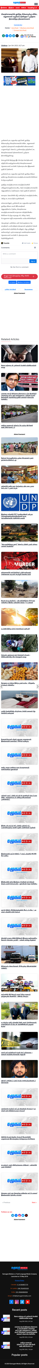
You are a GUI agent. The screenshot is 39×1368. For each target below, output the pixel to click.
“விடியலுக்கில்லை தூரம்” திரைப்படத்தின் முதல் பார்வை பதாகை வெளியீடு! (19, 545)
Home (7, 28)
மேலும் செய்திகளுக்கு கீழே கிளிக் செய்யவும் (16, 277)
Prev (1, 686)
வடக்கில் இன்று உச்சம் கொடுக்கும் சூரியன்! (15, 629)
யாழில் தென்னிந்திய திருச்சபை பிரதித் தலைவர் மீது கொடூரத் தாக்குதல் (18, 712)
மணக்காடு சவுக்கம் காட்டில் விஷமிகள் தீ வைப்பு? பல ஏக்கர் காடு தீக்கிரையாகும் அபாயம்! (18, 1110)
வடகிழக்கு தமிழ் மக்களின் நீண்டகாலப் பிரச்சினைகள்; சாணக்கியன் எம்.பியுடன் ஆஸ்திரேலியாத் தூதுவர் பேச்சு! (19, 1024)
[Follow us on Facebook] (16, 1215)
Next (37, 686)
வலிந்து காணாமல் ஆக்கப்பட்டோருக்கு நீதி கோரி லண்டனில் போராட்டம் (26, 1344)
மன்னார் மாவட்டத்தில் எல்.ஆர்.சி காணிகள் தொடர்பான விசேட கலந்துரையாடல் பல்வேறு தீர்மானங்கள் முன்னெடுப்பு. (19, 797)
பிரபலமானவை (28, 289)
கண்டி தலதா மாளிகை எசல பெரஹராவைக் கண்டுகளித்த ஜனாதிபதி (15, 768)
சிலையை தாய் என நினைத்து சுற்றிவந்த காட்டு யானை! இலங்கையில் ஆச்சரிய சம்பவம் (19, 1194)
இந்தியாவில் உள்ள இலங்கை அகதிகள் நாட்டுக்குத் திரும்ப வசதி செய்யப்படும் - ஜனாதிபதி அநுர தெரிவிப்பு (19, 883)
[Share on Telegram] (13, 35)
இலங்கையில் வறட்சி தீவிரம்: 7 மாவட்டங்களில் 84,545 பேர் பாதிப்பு (18, 855)
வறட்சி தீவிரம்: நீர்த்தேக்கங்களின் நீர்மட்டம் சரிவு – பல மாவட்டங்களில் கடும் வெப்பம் (18, 911)
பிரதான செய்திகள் (20, 30)
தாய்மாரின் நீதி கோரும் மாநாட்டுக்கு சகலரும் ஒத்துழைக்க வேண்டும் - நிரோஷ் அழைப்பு (16, 995)
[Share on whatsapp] (3, 35)
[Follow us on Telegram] (12, 1215)
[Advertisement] (19, 111)
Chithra (4, 45)
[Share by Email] (17, 35)
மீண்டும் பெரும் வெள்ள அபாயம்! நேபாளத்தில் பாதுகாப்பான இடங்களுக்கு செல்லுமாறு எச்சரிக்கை (18, 1138)
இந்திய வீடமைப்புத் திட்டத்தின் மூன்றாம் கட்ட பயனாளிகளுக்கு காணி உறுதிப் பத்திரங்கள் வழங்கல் (18, 827)
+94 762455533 (23, 1288)
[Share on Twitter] (10, 35)
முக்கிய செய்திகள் (10, 289)
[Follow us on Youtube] (26, 1215)
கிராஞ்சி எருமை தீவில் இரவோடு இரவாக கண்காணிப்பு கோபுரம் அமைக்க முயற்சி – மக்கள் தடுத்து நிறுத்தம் (19, 939)
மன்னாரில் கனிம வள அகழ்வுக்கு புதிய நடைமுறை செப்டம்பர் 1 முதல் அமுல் (17, 487)
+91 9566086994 (22, 1292)
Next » (34, 1202)
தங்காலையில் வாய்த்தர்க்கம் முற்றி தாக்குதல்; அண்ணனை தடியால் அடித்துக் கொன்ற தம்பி (16, 573)
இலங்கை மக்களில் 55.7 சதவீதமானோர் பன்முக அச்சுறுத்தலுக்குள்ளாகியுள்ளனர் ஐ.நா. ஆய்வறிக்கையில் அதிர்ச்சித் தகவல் (17, 516)
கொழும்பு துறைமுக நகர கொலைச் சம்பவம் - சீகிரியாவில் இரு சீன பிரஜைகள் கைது (15, 656)
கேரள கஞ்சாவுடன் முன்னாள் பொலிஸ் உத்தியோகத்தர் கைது (26, 1317)
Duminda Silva (18, 25)
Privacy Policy (19, 1280)
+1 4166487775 (22, 1285)
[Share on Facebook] (6, 35)
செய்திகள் (15, 28)
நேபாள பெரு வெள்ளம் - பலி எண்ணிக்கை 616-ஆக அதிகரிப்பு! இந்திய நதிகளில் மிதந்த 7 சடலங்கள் (18, 602)
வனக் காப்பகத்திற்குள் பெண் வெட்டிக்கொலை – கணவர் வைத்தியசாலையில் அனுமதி (17, 1053)
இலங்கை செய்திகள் (27, 28)
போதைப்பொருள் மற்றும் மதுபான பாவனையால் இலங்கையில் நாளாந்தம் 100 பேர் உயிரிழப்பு (16, 740)
